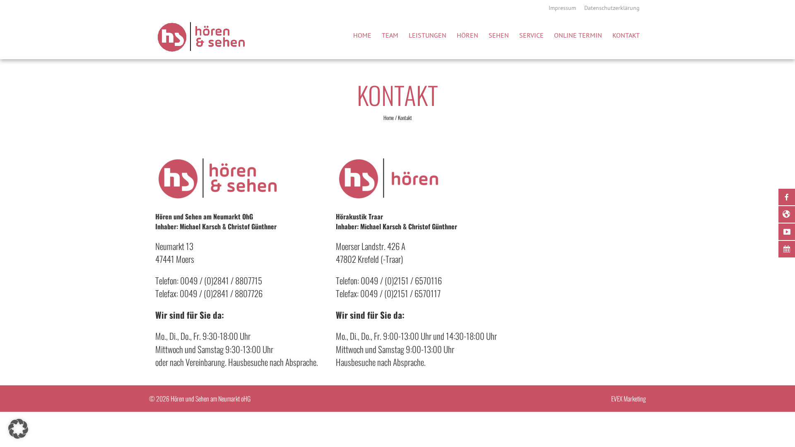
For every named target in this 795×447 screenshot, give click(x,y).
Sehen (499, 35)
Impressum (562, 8)
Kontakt (626, 35)
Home (362, 35)
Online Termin (578, 35)
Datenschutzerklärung (612, 8)
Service (531, 35)
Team (390, 35)
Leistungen (427, 35)
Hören (467, 35)
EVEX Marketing (628, 399)
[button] (18, 429)
